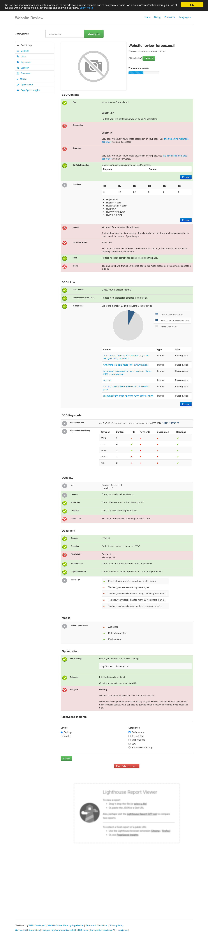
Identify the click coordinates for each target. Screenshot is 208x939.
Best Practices (138, 739)
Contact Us (169, 17)
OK (192, 5)
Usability (24, 67)
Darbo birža (34, 929)
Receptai (46, 929)
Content (23, 50)
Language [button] (184, 17)
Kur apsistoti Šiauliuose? (102, 929)
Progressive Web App (142, 747)
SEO (134, 743)
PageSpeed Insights (29, 90)
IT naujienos (121, 929)
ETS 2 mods (82, 929)
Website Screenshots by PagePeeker (66, 925)
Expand (186, 177)
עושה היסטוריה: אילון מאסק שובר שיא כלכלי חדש (125, 364)
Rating (157, 17)
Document (24, 73)
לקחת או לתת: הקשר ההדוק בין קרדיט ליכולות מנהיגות (128, 395)
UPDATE (149, 58)
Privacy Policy (116, 925)
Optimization (26, 84)
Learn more (86, 7)
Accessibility (137, 736)
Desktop (68, 732)
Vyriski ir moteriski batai (63, 929)
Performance (138, 732)
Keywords (24, 62)
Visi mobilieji (21, 929)
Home (147, 17)
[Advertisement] (104, 888)
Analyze (94, 34)
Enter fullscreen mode (126, 766)
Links (22, 56)
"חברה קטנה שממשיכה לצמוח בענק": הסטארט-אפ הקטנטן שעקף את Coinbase (126, 357)
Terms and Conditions (96, 925)
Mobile (22, 78)
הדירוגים (107, 380)
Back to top (25, 45)
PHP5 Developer (37, 925)
